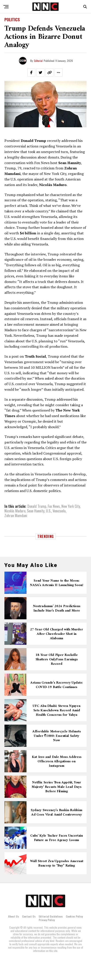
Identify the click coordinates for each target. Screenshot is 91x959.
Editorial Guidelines (51, 916)
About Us (13, 916)
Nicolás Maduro (14, 511)
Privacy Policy (47, 920)
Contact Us (29, 916)
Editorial (38, 61)
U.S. (48, 511)
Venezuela (59, 511)
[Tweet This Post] (40, 72)
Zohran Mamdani (15, 515)
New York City (70, 506)
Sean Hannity (35, 511)
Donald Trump (36, 506)
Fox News (54, 506)
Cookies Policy (74, 916)
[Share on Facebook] (31, 72)
